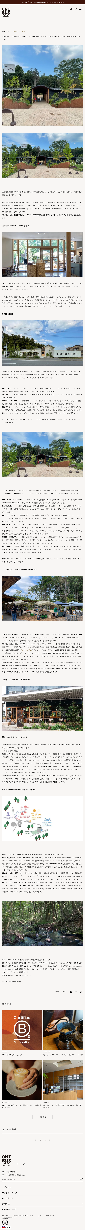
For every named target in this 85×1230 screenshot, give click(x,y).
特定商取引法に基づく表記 (23, 1215)
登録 (81, 1179)
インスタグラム (26, 650)
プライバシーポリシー (46, 1215)
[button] (75, 11)
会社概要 (5, 1215)
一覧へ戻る (42, 1117)
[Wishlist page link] (65, 8)
